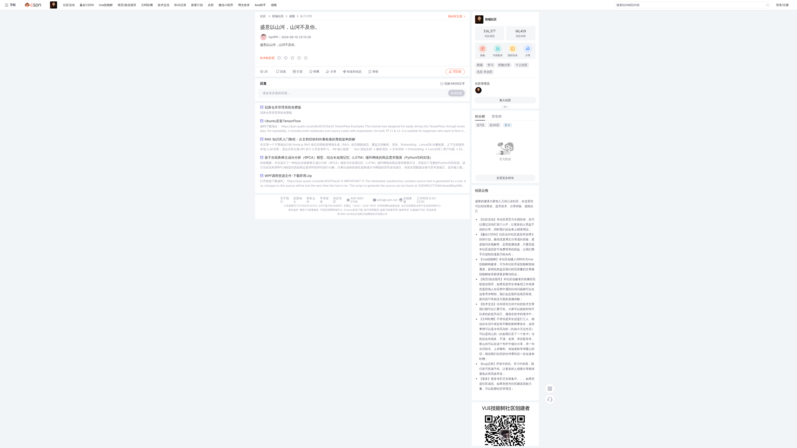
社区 (263, 16)
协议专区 (337, 200)
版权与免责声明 (389, 209)
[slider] (293, 58)
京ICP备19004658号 (330, 205)
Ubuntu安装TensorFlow (283, 121)
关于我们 (284, 200)
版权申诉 (404, 209)
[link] (263, 16)
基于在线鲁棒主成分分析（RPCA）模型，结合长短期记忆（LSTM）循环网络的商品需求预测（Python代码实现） (349, 157)
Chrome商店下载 (353, 209)
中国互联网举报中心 (331, 209)
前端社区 (278, 16)
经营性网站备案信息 (388, 205)
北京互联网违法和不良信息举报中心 (421, 205)
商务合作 (311, 200)
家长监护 (293, 209)
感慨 (292, 16)
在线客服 (407, 200)
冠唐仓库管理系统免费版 (283, 107)
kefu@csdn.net (387, 200)
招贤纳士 (297, 200)
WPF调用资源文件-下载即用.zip (288, 176)
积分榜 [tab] (480, 116)
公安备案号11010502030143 (300, 205)
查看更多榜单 (505, 178)
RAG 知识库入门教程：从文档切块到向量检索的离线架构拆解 (310, 139)
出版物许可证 (417, 209)
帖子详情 (306, 16)
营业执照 (431, 209)
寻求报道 (324, 200)
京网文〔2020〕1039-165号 (359, 205)
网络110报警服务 (309, 209)
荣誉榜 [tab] (497, 116)
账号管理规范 (371, 209)
